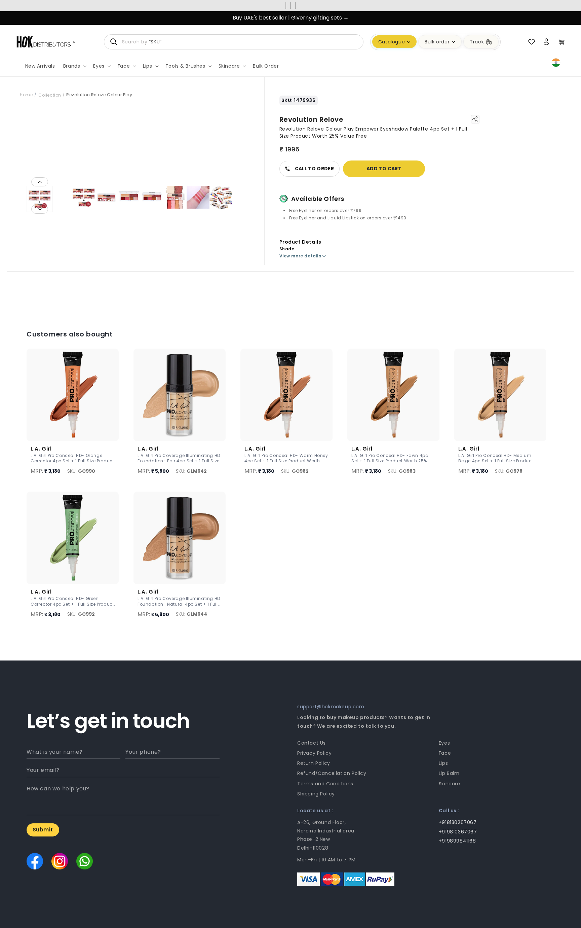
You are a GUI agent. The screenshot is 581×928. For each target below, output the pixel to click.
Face (445, 753)
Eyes (444, 743)
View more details (300, 256)
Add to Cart (383, 168)
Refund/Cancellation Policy (331, 773)
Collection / (51, 95)
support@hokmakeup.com (330, 706)
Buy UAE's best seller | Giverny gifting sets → (291, 18)
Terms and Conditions (325, 783)
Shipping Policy (316, 793)
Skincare (449, 783)
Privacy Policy (314, 753)
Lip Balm (449, 773)
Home (26, 95)
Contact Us (311, 743)
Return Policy (313, 763)
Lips (443, 763)
